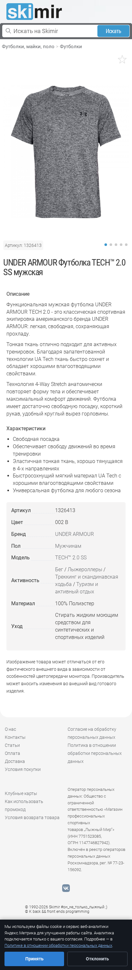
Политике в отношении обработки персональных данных (58, 945)
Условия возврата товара (32, 817)
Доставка (15, 761)
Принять (34, 958)
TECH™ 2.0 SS (71, 558)
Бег (59, 569)
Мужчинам (68, 546)
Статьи (12, 745)
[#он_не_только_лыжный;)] (34, 11)
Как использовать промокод (24, 805)
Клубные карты (21, 793)
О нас (10, 729)
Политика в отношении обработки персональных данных (95, 753)
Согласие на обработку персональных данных (92, 733)
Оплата (12, 753)
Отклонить (97, 958)
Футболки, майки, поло (28, 46)
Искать (113, 31)
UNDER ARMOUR (74, 534)
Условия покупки (23, 769)
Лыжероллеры (85, 569)
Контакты (15, 737)
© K (57, 911)
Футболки (71, 46)
